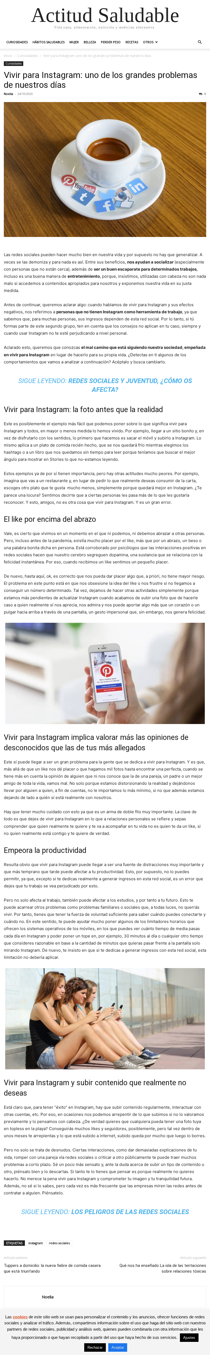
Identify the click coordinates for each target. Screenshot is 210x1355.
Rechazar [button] (95, 1347)
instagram (35, 1243)
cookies (20, 1317)
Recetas (132, 42)
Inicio (8, 55)
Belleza (90, 42)
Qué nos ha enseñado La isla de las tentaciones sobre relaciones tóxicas (162, 1268)
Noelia (8, 94)
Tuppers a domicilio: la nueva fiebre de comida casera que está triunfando (52, 1268)
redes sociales (59, 1243)
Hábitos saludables (49, 42)
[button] (199, 42)
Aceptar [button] (118, 1347)
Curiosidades (17, 42)
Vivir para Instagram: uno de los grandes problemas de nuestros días (100, 80)
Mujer (74, 42)
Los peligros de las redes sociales (130, 1212)
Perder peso (111, 42)
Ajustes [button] (189, 1338)
